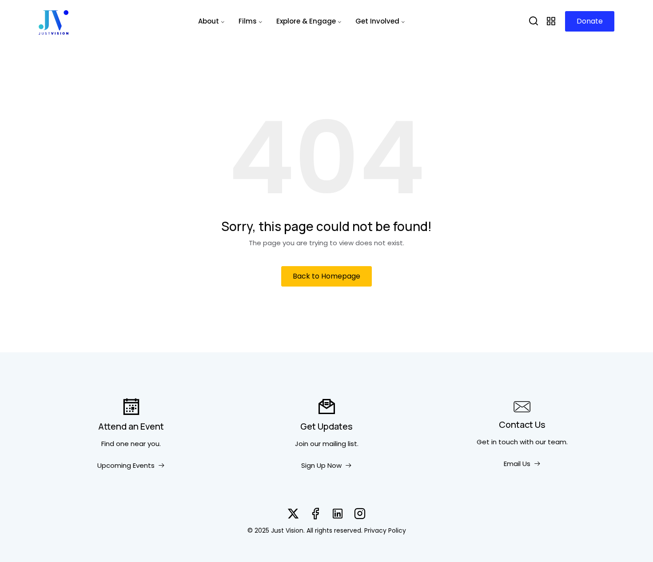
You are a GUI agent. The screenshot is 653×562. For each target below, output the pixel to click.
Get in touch (497, 441)
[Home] (53, 21)
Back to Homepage (326, 276)
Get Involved (377, 21)
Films (248, 21)
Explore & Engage (306, 21)
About (208, 21)
